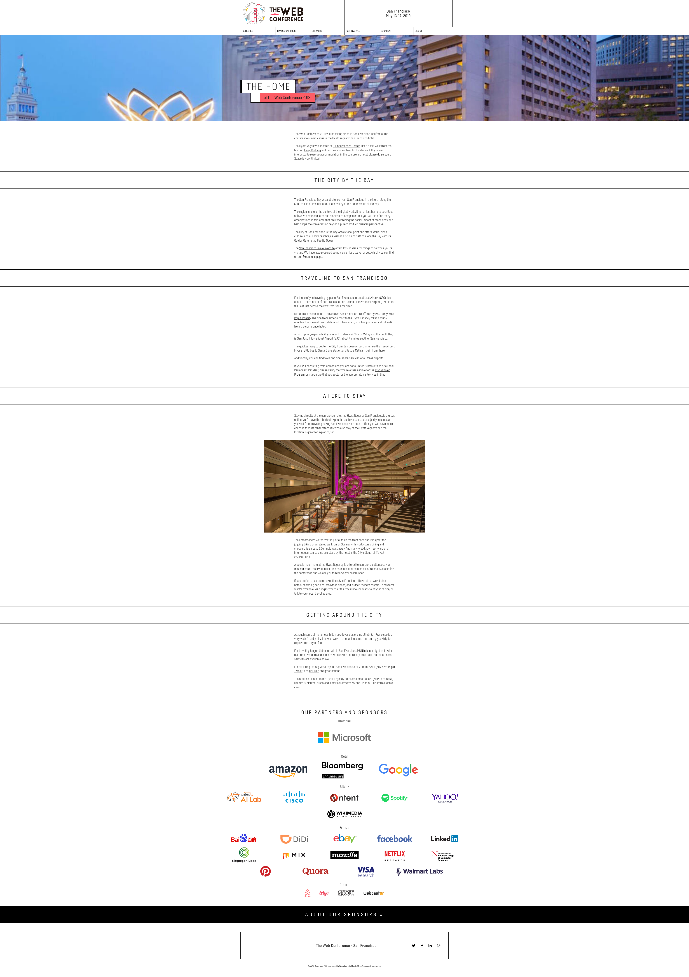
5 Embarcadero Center (346, 146)
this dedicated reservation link (312, 569)
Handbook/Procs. (286, 30)
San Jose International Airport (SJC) (319, 338)
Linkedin (430, 945)
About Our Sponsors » (344, 914)
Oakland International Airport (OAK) (367, 302)
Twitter (413, 945)
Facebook (422, 945)
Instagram (438, 945)
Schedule (248, 30)
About (419, 30)
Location (385, 30)
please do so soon (379, 154)
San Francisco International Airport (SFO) (361, 298)
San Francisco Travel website (317, 248)
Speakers (317, 30)
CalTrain (360, 350)
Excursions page (312, 257)
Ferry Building (312, 150)
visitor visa (369, 374)
